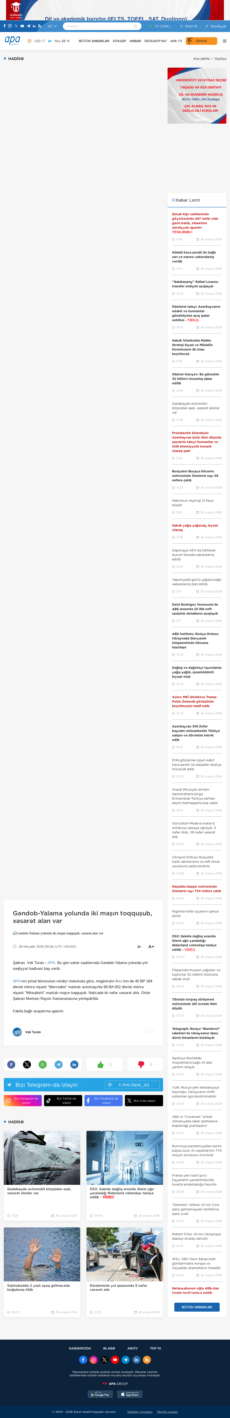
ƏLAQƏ (109, 1348)
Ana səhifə (201, 58)
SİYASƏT (119, 41)
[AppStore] (130, 1394)
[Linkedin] (34, 26)
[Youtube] (22, 26)
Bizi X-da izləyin (144, 1100)
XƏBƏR (135, 41)
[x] (104, 1360)
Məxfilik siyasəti (167, 1412)
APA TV (176, 41)
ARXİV (132, 1348)
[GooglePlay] (100, 1394)
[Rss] (39, 26)
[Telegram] (28, 26)
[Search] (135, 27)
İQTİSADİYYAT (155, 41)
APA (51, 963)
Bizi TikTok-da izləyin (66, 1100)
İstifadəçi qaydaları (140, 1412)
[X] (16, 26)
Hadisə (220, 59)
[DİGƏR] (223, 41)
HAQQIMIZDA (80, 1348)
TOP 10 (155, 1348)
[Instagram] (10, 26)
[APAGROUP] (115, 1384)
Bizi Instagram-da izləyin (26, 1100)
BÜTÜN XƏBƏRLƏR (94, 41)
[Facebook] (5, 26)
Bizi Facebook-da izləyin (106, 1100)
